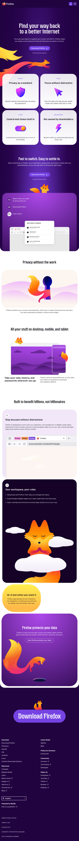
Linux (4, 758)
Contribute (45, 764)
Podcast (44, 787)
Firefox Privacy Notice (39, 53)
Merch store (6, 778)
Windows (5, 746)
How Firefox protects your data (39, 640)
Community (6, 787)
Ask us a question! (8, 807)
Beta (42, 746)
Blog (3, 791)
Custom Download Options (12, 761)
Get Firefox (70, 4)
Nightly (43, 743)
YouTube (44, 778)
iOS (3, 752)
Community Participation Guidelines (13, 832)
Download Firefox (38, 48)
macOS (4, 749)
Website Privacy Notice (9, 818)
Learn (4, 775)
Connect (44, 761)
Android (5, 755)
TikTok (43, 781)
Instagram (44, 775)
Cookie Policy (6, 827)
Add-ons (5, 784)
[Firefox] (8, 4)
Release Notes (7, 772)
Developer (44, 767)
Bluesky (44, 784)
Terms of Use (6, 822)
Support (5, 781)
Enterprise (45, 754)
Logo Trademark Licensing (10, 836)
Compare (5, 769)
